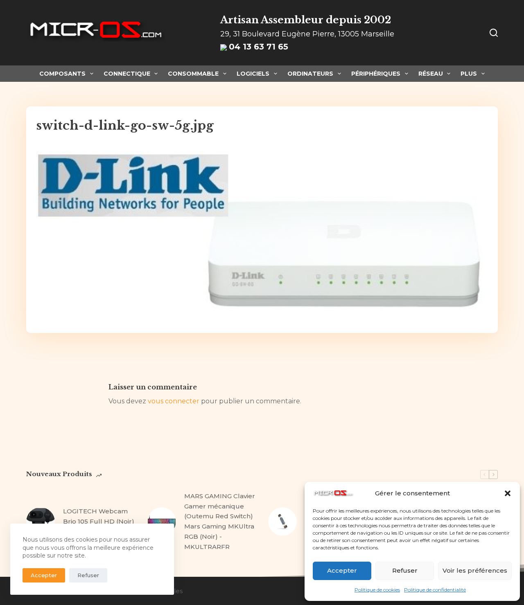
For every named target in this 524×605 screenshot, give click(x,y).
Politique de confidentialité (435, 590)
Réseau (430, 73)
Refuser (405, 570)
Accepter (342, 570)
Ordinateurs (310, 73)
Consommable (193, 73)
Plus (469, 73)
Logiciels (253, 73)
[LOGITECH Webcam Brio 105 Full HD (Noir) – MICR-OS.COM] (40, 521)
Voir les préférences (475, 570)
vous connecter (173, 401)
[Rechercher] (494, 33)
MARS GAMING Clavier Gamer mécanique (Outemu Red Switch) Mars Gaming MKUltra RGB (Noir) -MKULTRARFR (219, 521)
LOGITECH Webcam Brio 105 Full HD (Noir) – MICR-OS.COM (98, 521)
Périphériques (375, 73)
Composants (62, 73)
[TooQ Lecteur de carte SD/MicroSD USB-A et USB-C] (282, 521)
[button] (508, 493)
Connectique (127, 73)
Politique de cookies (377, 590)
